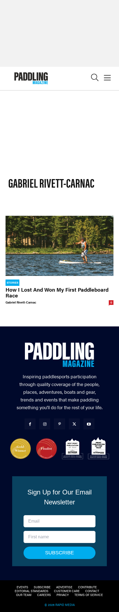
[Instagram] (44, 424)
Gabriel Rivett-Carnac (21, 302)
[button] (95, 78)
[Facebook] (30, 424)
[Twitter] (74, 424)
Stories (12, 282)
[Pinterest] (59, 424)
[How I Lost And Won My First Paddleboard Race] (59, 246)
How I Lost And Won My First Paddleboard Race (57, 292)
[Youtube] (89, 424)
